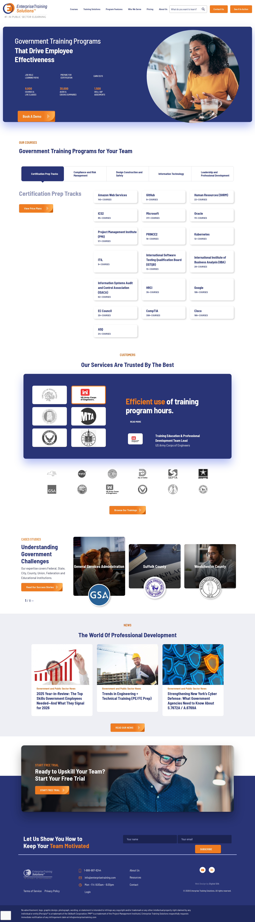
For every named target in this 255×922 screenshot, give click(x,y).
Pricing (150, 9)
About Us (163, 9)
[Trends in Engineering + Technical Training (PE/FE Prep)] (62, 664)
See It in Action (241, 9)
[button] (39, 600)
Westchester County (210, 566)
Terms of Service (32, 891)
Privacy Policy (52, 891)
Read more (135, 421)
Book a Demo (32, 116)
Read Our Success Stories (40, 587)
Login (88, 892)
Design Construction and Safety (129, 174)
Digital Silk (214, 883)
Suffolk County (154, 566)
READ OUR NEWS (124, 727)
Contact (134, 884)
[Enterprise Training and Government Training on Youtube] (202, 869)
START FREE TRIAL (50, 790)
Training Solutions (91, 9)
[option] (62, 678)
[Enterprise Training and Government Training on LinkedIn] (211, 869)
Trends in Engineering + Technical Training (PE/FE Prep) (61, 696)
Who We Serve (134, 9)
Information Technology (171, 173)
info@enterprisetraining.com (100, 877)
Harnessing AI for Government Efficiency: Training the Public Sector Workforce (191, 698)
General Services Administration (99, 566)
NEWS (127, 625)
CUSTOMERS (127, 355)
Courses (74, 9)
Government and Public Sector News (56, 688)
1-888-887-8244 (92, 870)
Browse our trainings (125, 510)
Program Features (114, 9)
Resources (135, 877)
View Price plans (33, 208)
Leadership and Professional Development (215, 174)
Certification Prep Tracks (44, 173)
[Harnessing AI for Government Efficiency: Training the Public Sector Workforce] (193, 664)
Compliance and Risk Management (85, 174)
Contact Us (219, 9)
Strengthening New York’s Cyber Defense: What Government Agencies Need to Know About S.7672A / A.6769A (126, 700)
